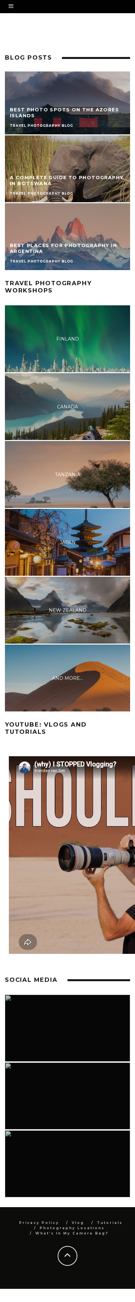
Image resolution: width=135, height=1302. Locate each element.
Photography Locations (72, 1228)
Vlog (78, 1223)
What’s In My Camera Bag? (71, 1233)
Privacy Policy (39, 1223)
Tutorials (110, 1223)
